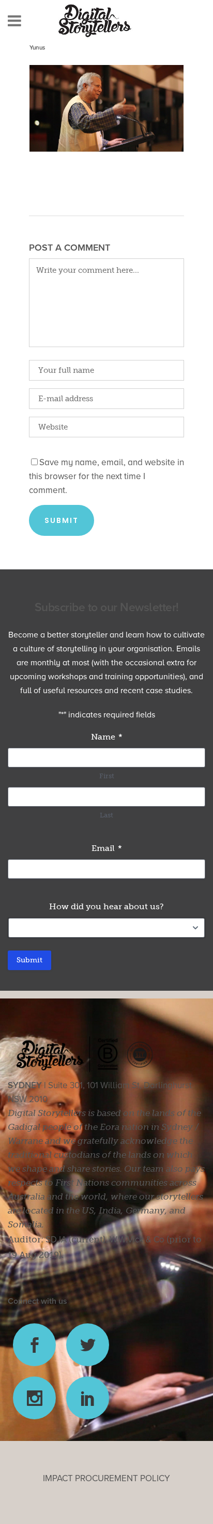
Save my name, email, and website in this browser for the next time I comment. (106, 476)
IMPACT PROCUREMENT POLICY (106, 1478)
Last (106, 815)
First (106, 776)
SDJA (56, 1239)
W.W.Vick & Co (137, 1239)
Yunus (37, 47)
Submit (29, 960)
